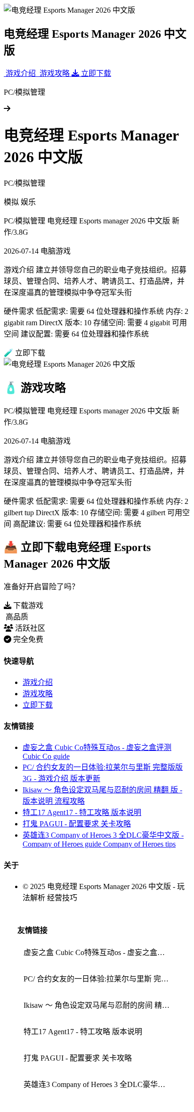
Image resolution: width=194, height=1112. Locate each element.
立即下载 (38, 705)
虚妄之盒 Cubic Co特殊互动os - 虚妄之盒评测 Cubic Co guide (100, 952)
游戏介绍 (38, 682)
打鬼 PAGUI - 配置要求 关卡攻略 (77, 824)
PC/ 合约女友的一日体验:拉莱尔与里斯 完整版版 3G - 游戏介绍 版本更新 (100, 979)
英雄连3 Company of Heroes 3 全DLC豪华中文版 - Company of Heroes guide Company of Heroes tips (100, 1084)
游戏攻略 (38, 694)
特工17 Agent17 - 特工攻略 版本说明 (82, 812)
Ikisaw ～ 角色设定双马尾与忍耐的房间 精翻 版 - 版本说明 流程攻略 (100, 1005)
